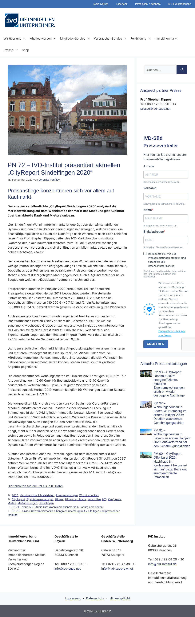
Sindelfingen (46, 503)
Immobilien (94, 499)
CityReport (18, 499)
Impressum (73, 598)
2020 (15, 495)
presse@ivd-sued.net (155, 108)
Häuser (59, 499)
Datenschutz (95, 598)
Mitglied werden (41, 38)
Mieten (12, 503)
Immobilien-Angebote (148, 3)
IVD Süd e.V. (103, 611)
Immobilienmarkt (166, 38)
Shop (25, 50)
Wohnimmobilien (89, 495)
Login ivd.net (100, 3)
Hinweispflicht (120, 598)
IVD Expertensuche (179, 3)
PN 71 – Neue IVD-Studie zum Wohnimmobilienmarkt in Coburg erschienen (57, 506)
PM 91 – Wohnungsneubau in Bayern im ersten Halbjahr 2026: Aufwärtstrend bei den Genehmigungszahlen (172, 438)
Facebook (122, 3)
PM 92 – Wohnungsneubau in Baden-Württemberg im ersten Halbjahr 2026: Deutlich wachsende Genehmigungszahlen (169, 413)
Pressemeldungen (67, 495)
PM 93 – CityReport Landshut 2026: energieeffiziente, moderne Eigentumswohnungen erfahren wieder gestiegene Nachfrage (169, 383)
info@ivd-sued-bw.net (117, 568)
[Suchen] (182, 69)
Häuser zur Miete (75, 499)
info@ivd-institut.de (162, 564)
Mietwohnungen (27, 503)
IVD (104, 499)
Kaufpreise (114, 499)
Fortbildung (138, 38)
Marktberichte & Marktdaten (37, 495)
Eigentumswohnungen (40, 499)
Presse (8, 50)
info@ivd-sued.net (67, 568)
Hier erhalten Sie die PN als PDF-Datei (35, 486)
